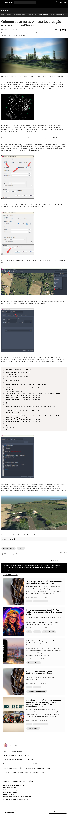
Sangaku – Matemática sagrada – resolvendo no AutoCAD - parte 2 (40, 673)
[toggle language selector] (56, 2)
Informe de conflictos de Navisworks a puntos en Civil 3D (23, 772)
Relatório (64, 552)
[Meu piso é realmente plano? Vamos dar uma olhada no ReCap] (66, 560)
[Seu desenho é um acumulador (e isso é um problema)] (62, 560)
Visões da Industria (49, 632)
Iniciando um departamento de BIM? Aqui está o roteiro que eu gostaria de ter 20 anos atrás (44, 612)
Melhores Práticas (11, 792)
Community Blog (32, 15)
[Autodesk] (9, 2)
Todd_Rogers (14, 745)
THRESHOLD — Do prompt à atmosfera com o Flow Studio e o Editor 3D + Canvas (44, 582)
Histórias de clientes (8, 548)
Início (2, 15)
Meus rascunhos (10, 788)
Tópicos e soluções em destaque (36, 691)
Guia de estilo (9, 794)
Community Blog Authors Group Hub (16, 799)
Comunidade (5, 10)
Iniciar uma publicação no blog (15, 785)
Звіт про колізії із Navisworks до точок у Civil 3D (20, 764)
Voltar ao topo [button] (9, 812)
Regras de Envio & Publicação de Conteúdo (18, 797)
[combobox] (25, 2)
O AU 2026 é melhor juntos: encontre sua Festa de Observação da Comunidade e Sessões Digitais (42, 643)
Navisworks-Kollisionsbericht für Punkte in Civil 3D (21, 760)
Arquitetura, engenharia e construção (16, 15)
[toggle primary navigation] (3, 2)
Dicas (29, 601)
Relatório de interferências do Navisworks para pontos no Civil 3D (26, 768)
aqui (63, 76)
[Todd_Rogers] (5, 745)
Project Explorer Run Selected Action (16, 755)
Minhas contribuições (12, 790)
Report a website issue (58, 812)
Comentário (7, 571)
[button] (65, 22)
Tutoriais (20, 548)
